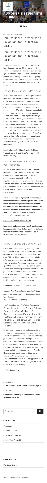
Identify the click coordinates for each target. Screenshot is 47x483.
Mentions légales (10, 465)
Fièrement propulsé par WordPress (16, 477)
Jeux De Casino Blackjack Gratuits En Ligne (20, 150)
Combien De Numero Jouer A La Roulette (19, 286)
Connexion (7, 426)
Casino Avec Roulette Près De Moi (17, 221)
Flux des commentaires (12, 435)
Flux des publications (11, 431)
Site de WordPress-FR (12, 440)
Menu (25, 26)
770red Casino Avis (11, 370)
